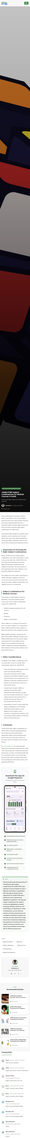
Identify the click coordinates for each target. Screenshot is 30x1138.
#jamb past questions (8, 941)
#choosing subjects (7, 948)
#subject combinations (8, 945)
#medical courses (21, 945)
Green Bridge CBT (8, 746)
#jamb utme (19, 941)
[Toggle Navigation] (26, 3)
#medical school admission (9, 952)
